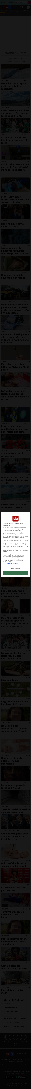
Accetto (15, 573)
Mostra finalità (15, 568)
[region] (15, 544)
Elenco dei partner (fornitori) (10, 563)
